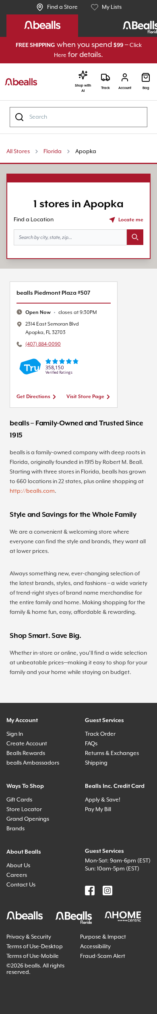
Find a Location (36, 220)
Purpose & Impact (105, 976)
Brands (16, 860)
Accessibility (98, 985)
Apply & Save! (105, 841)
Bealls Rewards (29, 785)
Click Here (67, 56)
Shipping (98, 794)
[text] (65, 313)
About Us (19, 897)
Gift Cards (20, 831)
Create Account (28, 775)
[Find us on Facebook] (90, 930)
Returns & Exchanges (116, 785)
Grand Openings (30, 851)
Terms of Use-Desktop (26, 989)
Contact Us (22, 916)
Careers (17, 907)
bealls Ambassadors (35, 794)
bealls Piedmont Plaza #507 (58, 293)
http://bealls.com (121, 491)
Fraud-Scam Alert (105, 1001)
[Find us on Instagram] (107, 930)
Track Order (101, 766)
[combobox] (78, 118)
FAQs (93, 775)
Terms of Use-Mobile (35, 1001)
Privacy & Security (32, 976)
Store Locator (25, 841)
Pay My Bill (101, 851)
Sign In (16, 766)
